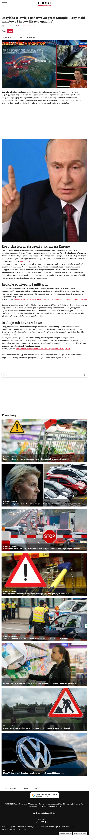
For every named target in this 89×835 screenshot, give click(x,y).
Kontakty (13, 788)
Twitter (34, 788)
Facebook (24, 788)
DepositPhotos (50, 813)
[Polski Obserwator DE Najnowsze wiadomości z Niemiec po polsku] (44, 4)
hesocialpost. (25, 261)
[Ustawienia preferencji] (87, 626)
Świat (10, 31)
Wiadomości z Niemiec (26, 26)
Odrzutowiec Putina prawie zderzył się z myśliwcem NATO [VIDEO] (43, 348)
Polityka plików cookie (80, 833)
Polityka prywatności (65, 833)
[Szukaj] (85, 4)
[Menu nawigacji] (4, 4)
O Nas (4, 788)
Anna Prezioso (10, 26)
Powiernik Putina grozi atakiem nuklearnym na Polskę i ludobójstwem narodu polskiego (50, 299)
